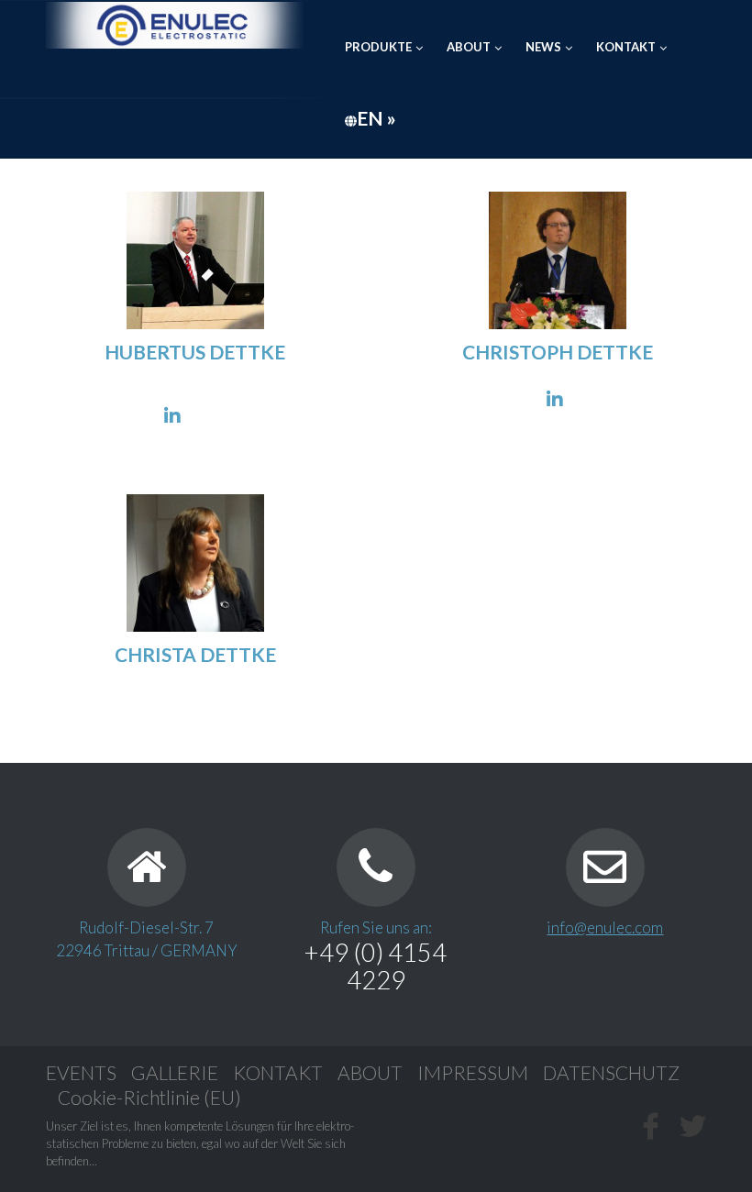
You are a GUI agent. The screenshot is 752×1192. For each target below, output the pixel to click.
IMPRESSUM (472, 1072)
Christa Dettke (195, 654)
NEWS (543, 46)
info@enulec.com (605, 927)
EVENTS (81, 1072)
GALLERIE (174, 1072)
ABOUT (469, 46)
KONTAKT (626, 46)
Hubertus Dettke (195, 351)
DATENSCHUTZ (611, 1072)
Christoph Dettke (557, 351)
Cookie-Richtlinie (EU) (149, 1097)
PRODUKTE (378, 46)
